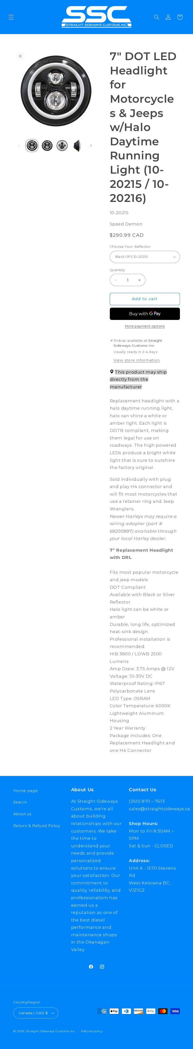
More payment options (145, 326)
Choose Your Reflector (130, 247)
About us (22, 814)
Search (20, 802)
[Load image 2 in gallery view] (47, 145)
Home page (25, 790)
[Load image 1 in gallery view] (32, 145)
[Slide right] (90, 145)
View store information (137, 360)
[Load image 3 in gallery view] (62, 145)
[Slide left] (18, 145)
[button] (11, 17)
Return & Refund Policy (36, 826)
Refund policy (92, 1031)
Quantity (117, 270)
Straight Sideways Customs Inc (50, 1031)
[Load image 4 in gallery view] (77, 145)
